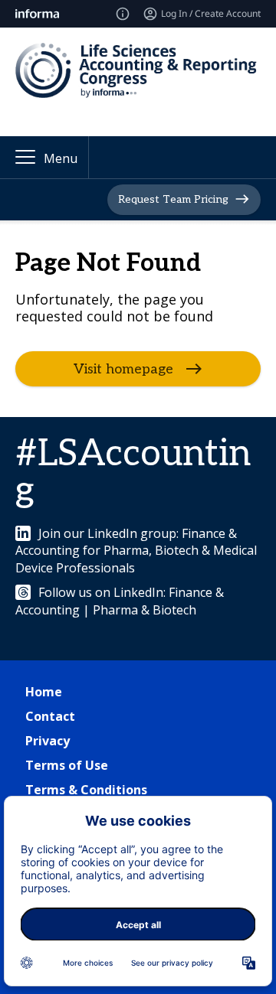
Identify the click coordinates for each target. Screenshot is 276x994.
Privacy (47, 740)
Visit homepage (123, 369)
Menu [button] (60, 158)
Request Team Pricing (173, 198)
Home (43, 691)
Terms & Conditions (86, 789)
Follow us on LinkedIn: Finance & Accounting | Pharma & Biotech (119, 601)
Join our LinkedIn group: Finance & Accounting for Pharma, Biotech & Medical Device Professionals (136, 550)
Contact (50, 716)
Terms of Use (66, 765)
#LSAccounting (133, 472)
